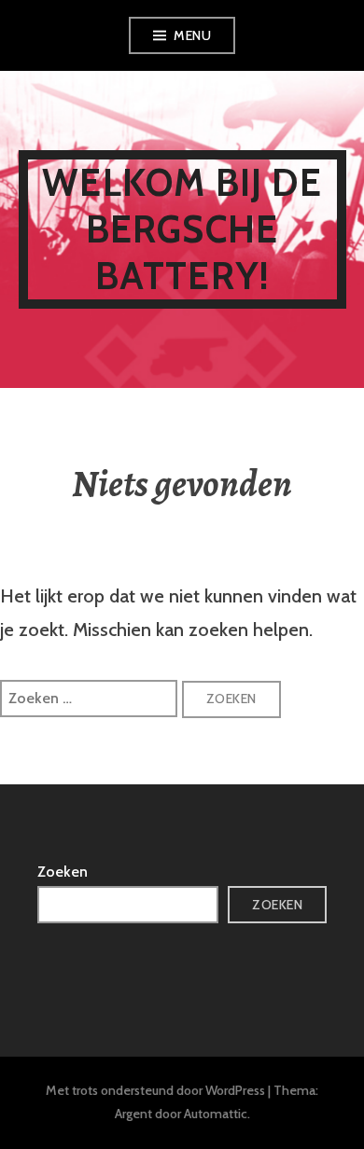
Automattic (215, 1113)
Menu (192, 35)
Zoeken (62, 871)
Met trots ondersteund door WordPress (155, 1090)
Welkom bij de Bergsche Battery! (182, 228)
